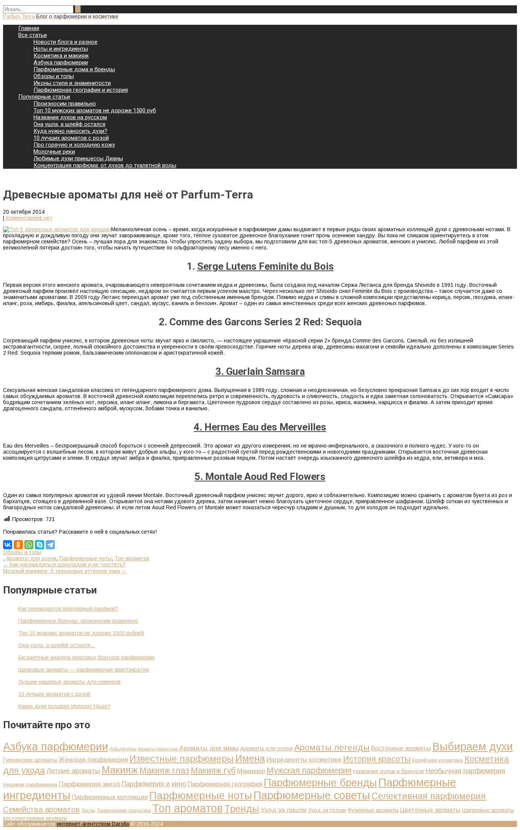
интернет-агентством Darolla (93, 824)
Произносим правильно (64, 103)
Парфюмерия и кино (153, 784)
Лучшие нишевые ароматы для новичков (69, 682)
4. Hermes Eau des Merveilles (260, 427)
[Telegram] (50, 544)
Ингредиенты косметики (303, 759)
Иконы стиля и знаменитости (72, 83)
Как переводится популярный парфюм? (68, 609)
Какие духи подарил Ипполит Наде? (64, 706)
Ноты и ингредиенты (60, 48)
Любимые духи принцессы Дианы (78, 158)
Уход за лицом (283, 810)
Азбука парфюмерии (60, 62)
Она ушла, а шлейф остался (69, 124)
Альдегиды (123, 749)
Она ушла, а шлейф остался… (56, 645)
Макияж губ (213, 770)
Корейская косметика (437, 760)
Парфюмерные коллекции (110, 796)
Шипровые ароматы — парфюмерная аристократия (83, 670)
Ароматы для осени (31, 558)
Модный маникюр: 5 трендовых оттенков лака (65, 571)
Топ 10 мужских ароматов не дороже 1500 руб (94, 110)
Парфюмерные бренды (320, 782)
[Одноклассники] (18, 544)
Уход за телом (327, 810)
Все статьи (32, 35)
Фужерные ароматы (373, 810)
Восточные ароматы (401, 748)
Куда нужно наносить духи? (70, 131)
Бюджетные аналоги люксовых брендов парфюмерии (86, 657)
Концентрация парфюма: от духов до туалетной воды (104, 165)
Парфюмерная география (225, 783)
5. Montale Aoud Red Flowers (260, 476)
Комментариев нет (29, 218)
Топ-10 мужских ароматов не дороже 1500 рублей (81, 633)
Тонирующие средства (124, 810)
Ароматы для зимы (209, 748)
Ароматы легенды (332, 747)
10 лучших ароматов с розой (71, 137)
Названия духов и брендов (388, 771)
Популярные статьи (44, 96)
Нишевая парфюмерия (30, 784)
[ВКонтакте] (7, 544)
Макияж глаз (164, 770)
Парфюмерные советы (312, 795)
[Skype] (39, 544)
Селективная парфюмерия (429, 796)
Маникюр (251, 771)
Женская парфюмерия (93, 759)
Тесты (88, 810)
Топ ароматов (132, 558)
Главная (28, 28)
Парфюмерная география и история (80, 89)
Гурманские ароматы (30, 760)
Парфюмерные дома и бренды (74, 69)
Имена (250, 758)
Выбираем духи (472, 746)
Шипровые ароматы (488, 810)
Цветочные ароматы (430, 809)
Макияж (120, 770)
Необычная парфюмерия (465, 771)
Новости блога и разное (65, 41)
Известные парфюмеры (181, 758)
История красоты (377, 759)
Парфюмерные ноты (85, 558)
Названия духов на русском (70, 117)
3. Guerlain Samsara (260, 371)
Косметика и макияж (61, 55)
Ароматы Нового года (158, 749)
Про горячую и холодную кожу (74, 144)
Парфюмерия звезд (89, 784)
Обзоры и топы (53, 76)
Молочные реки (54, 151)
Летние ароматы (73, 771)
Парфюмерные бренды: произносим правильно (78, 621)
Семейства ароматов (41, 809)
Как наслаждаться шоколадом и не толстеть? (64, 564)
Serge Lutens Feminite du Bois (265, 266)
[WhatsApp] (28, 544)
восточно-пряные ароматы (35, 818)
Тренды (241, 808)
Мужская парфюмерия (309, 770)
